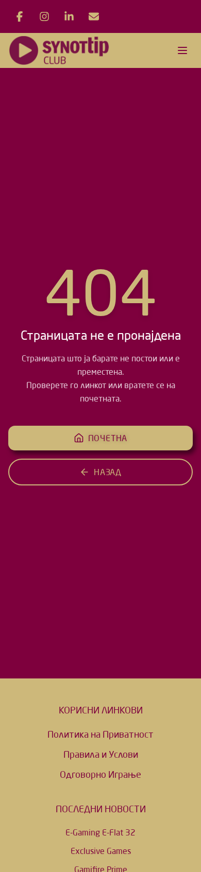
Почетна (108, 438)
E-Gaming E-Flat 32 (100, 832)
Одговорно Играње (100, 774)
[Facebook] (19, 16)
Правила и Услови (100, 754)
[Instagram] (44, 16)
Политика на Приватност (100, 734)
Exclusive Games (101, 851)
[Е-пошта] (93, 16)
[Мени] (182, 50)
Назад (108, 472)
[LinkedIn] (69, 16)
